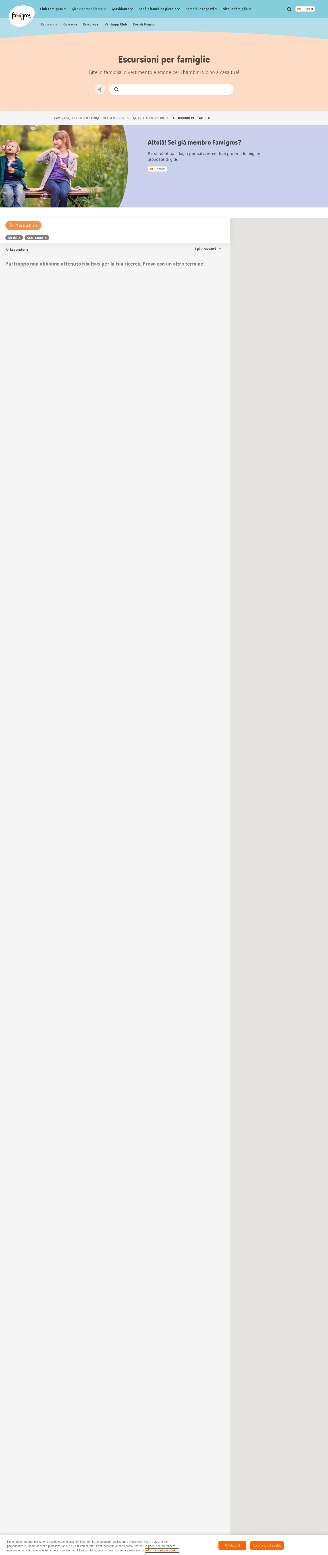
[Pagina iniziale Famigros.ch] (22, 16)
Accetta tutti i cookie (267, 1545)
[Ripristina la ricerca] (226, 89)
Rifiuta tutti (232, 1545)
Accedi (309, 9)
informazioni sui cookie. (162, 1550)
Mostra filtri (26, 225)
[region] (164, 1545)
